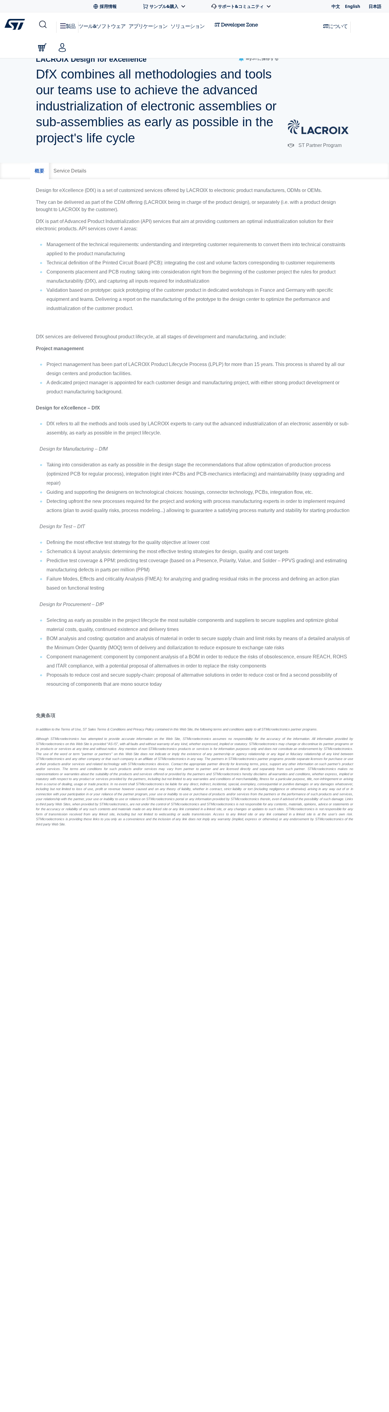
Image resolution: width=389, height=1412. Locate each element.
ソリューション (187, 26)
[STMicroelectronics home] (16, 24)
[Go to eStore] (42, 47)
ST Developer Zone (236, 24)
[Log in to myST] (62, 47)
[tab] (39, 171)
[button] (42, 25)
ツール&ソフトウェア (102, 26)
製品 (70, 26)
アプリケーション (148, 26)
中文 (336, 6)
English (352, 6)
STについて (335, 26)
